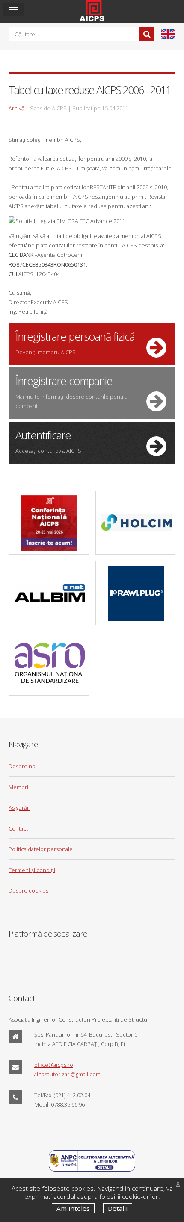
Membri (18, 787)
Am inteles (73, 1208)
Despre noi (23, 766)
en (168, 34)
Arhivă (16, 108)
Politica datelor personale (41, 849)
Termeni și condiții (32, 870)
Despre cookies (28, 890)
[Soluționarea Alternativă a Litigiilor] (92, 1169)
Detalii (118, 1208)
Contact (18, 828)
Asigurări (19, 807)
